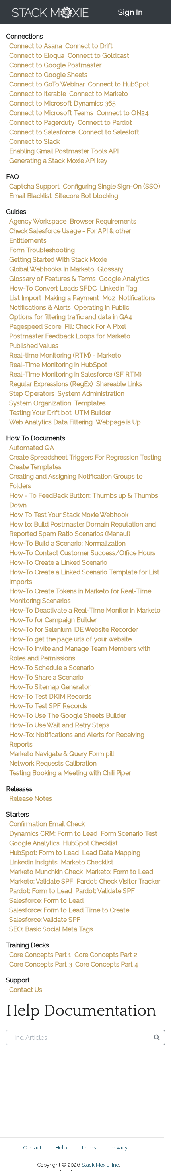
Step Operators (31, 393)
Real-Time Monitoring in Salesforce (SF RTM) (75, 374)
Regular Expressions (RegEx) (51, 384)
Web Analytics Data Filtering (51, 422)
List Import (25, 298)
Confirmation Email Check (47, 824)
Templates (90, 403)
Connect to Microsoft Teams (51, 113)
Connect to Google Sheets (48, 75)
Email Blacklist (30, 196)
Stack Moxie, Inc (100, 1165)
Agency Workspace (37, 221)
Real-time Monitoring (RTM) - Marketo (65, 355)
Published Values (33, 346)
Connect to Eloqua (36, 55)
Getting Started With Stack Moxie (58, 259)
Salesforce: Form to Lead (46, 900)
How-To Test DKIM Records (50, 696)
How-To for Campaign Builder (53, 620)
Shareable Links (119, 384)
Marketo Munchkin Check (46, 872)
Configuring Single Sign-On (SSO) (111, 186)
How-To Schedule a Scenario (51, 668)
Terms (88, 1148)
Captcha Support (34, 186)
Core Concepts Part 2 (105, 955)
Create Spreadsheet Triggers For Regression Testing (85, 457)
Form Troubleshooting (42, 250)
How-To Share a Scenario (46, 677)
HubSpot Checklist (90, 843)
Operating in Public (101, 307)
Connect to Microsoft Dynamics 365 (62, 103)
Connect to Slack (34, 141)
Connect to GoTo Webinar (47, 84)
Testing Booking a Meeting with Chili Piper (70, 773)
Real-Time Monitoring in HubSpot (58, 365)
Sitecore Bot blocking (86, 196)
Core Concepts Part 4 (106, 964)
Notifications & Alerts (40, 307)
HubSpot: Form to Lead (44, 853)
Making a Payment (72, 298)
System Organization (40, 403)
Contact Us (25, 990)
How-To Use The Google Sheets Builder (67, 715)
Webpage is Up (118, 422)
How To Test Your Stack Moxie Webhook (68, 515)
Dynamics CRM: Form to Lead (53, 833)
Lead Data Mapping (111, 853)
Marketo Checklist (87, 862)
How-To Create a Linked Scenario (58, 562)
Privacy (119, 1148)
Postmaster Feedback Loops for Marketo (69, 336)
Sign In (130, 12)
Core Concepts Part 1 (40, 955)
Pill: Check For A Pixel (95, 326)
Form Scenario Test (129, 833)
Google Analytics (124, 279)
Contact (32, 1148)
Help (61, 1148)
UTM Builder (93, 413)
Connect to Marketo (98, 94)
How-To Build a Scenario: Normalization (67, 543)
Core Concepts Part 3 (40, 964)
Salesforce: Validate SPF (44, 919)
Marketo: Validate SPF (41, 881)
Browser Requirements (103, 221)
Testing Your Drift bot (40, 413)
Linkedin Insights (33, 862)
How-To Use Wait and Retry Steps (59, 725)
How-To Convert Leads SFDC (53, 288)
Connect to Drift (89, 46)
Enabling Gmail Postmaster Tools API (64, 151)
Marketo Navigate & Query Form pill (61, 754)
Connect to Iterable (37, 94)
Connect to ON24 (123, 113)
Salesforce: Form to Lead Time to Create (69, 910)
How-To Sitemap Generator (49, 687)
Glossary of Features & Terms (52, 279)
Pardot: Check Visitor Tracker (118, 881)
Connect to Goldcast (98, 55)
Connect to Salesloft (108, 132)
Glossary (110, 269)
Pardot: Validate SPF (105, 891)
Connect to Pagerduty (41, 122)
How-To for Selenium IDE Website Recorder (73, 629)
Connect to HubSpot (118, 84)
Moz (108, 298)
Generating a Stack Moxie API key (58, 161)
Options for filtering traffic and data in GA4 (70, 317)
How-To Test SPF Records (48, 706)
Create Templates (35, 467)
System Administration (91, 393)
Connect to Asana (35, 46)
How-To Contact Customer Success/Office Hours (82, 553)
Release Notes (30, 798)
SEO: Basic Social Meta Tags (51, 929)
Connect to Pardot (105, 122)
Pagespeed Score (35, 326)
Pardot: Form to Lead (40, 891)
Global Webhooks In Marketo (51, 269)
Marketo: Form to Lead (119, 872)
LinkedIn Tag (118, 288)
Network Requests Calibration (53, 763)
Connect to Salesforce (42, 132)
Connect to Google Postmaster (55, 65)
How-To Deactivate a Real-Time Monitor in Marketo (85, 610)
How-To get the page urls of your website (70, 639)
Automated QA (31, 448)
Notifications (137, 298)
